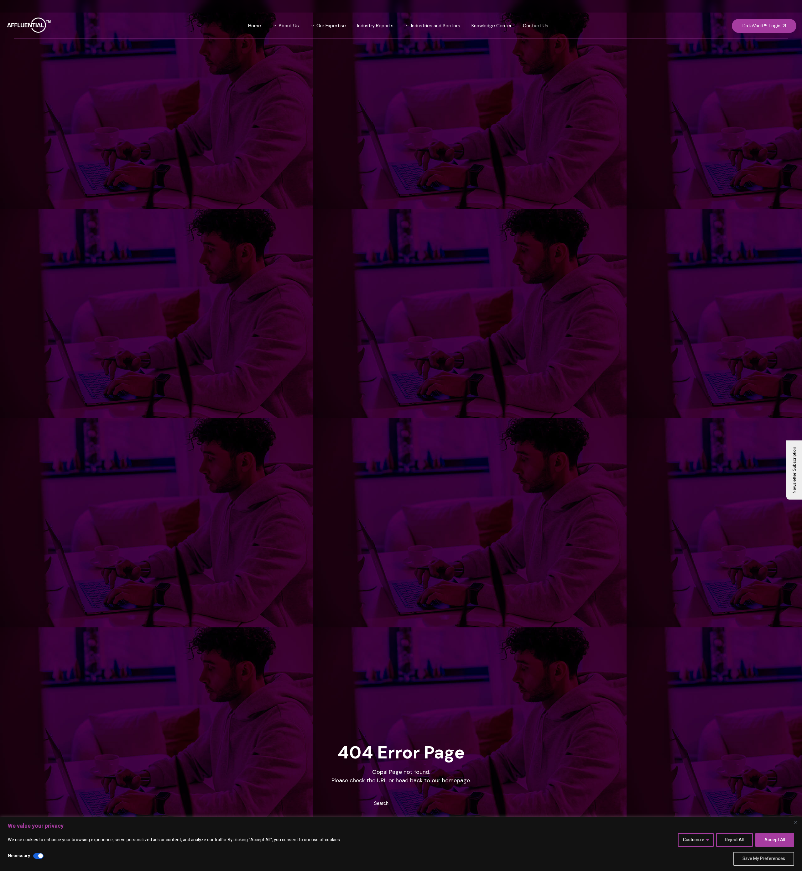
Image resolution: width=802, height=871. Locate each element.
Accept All (774, 840)
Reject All (734, 840)
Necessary (19, 856)
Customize (693, 840)
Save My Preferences (763, 858)
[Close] (795, 822)
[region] (401, 844)
